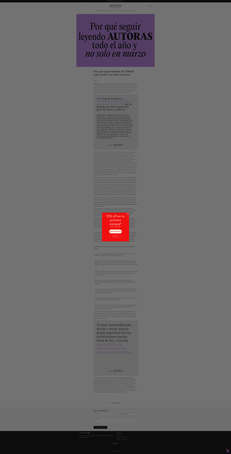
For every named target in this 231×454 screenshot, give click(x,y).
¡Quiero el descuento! (115, 231)
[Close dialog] (128, 214)
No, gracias (115, 236)
